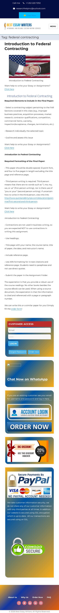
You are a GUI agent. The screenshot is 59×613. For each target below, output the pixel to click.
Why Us (24, 597)
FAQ (49, 597)
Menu (53, 26)
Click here (9, 89)
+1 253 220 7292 (33, 3)
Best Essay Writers (24, 611)
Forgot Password (17, 352)
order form (16, 309)
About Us (12, 597)
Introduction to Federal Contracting (28, 46)
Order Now (37, 597)
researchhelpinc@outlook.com (30, 8)
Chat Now (31, 15)
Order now (34, 352)
